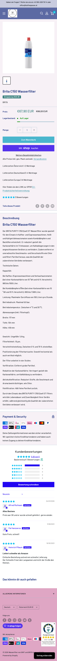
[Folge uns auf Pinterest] (19, 620)
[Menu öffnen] (4, 13)
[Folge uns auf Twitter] (9, 620)
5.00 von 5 (35, 457)
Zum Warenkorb (28, 139)
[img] (9, 501)
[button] (9, 197)
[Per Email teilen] (52, 206)
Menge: (6, 130)
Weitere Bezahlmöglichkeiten (28, 155)
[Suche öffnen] (41, 13)
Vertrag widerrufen (44, 655)
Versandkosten (40, 159)
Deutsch (7, 607)
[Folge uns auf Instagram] (14, 620)
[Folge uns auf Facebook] (4, 620)
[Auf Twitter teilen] (47, 206)
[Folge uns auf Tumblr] (30, 620)
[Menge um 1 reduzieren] (20, 130)
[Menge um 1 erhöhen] (34, 130)
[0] (52, 13)
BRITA (5, 102)
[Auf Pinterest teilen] (42, 206)
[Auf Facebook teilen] (37, 206)
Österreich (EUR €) (26, 607)
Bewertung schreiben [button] (28, 484)
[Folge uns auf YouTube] (25, 620)
